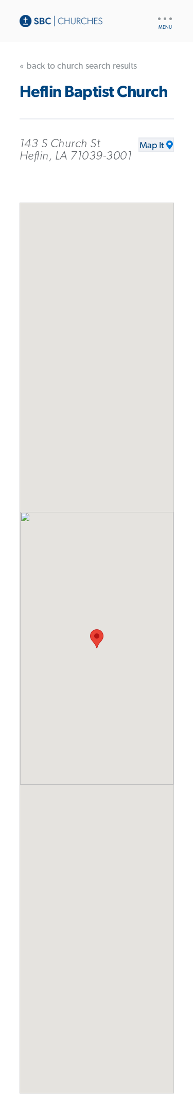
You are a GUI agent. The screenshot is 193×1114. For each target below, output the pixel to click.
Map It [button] (151, 145)
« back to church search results (78, 66)
